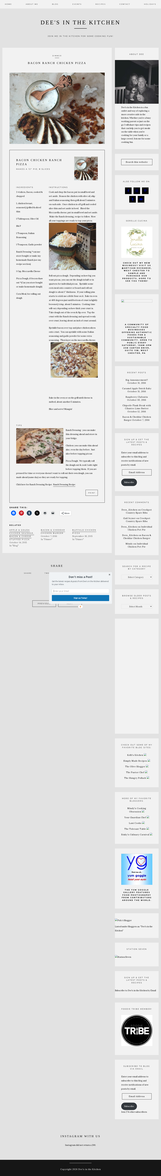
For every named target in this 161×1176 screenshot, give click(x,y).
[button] (80, 577)
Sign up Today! (80, 598)
